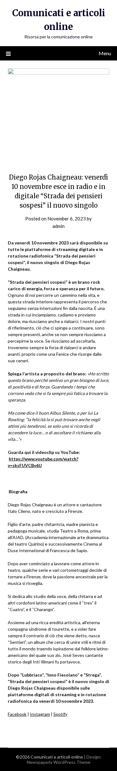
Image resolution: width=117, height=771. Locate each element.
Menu (105, 53)
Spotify (60, 714)
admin (58, 226)
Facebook (17, 714)
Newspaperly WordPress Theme (58, 762)
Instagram (40, 714)
